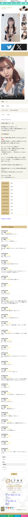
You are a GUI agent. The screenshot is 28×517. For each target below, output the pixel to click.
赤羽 (16, 494)
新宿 (9, 494)
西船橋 (12, 500)
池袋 (6, 494)
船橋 (9, 500)
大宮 (6, 497)
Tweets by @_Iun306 (5, 218)
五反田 (19, 494)
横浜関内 (7, 504)
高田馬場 (12, 494)
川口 (9, 497)
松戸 (6, 500)
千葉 (15, 500)
